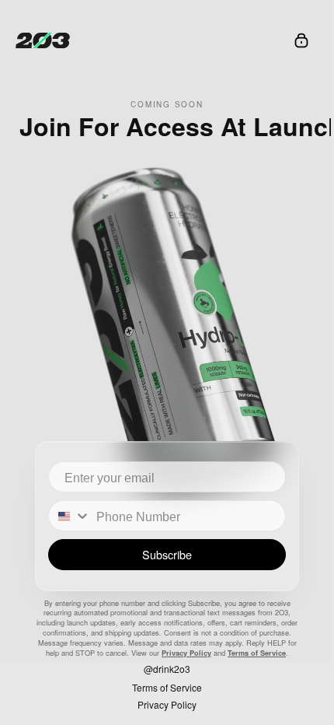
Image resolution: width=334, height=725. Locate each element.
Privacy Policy (186, 653)
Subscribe (167, 554)
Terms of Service (257, 653)
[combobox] (75, 515)
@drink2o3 (167, 668)
